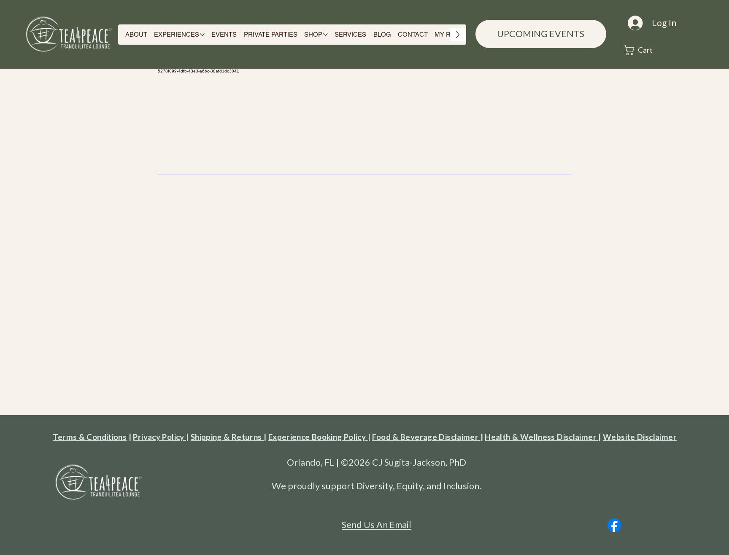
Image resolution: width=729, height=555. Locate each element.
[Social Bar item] (614, 525)
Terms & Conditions (90, 437)
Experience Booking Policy (318, 437)
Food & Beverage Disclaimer (426, 437)
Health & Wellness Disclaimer (541, 437)
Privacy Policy (159, 437)
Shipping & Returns (227, 437)
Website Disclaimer (640, 437)
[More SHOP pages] (325, 34)
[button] (644, 50)
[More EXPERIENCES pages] (202, 34)
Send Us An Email (376, 524)
